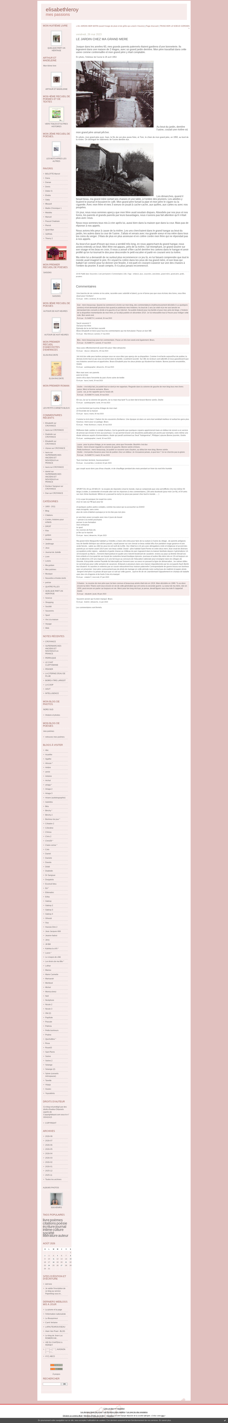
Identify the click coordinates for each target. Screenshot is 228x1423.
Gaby (47, 200)
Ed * (47, 888)
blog (162, 1416)
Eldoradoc (49, 892)
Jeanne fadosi (51, 935)
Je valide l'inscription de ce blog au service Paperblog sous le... (55, 1291)
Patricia (48, 1026)
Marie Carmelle (51, 974)
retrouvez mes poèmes (55, 737)
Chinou (48, 832)
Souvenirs (49, 611)
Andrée (86, 602)
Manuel (48, 217)
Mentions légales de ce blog (94, 1416)
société (48, 1233)
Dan (47, 493)
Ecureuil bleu (50, 884)
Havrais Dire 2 (51, 927)
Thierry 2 (49, 238)
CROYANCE (50, 426)
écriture (49, 1227)
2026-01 (48, 1166)
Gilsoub (48, 918)
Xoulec (48, 1089)
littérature (50, 1236)
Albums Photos (51, 1188)
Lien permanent (104, 274)
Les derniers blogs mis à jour (91, 1412)
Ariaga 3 (48, 793)
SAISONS (56, 296)
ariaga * (48, 785)
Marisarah (49, 979)
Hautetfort (121, 1409)
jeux (141, 274)
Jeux (47, 548)
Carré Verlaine (51, 1322)
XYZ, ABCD (50, 1356)
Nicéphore (49, 1000)
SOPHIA (48, 234)
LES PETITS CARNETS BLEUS (56, 408)
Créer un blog (108, 1409)
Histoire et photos (52, 715)
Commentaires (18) (119, 274)
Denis (47, 187)
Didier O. (49, 191)
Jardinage (49, 544)
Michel (48, 987)
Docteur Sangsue (52, 486)
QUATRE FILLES (52, 587)
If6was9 (48, 204)
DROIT (48, 526)
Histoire (48, 539)
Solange (48, 1065)
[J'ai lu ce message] (225, 1420)
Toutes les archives (53, 1179)
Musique (49, 574)
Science (48, 598)
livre (46, 1220)
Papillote (49, 1017)
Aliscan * (49, 763)
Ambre (48, 767)
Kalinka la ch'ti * (52, 948)
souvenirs (147, 274)
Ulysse (48, 448)
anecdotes (156, 274)
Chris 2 (48, 836)
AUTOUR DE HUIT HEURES (56, 335)
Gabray (48, 901)
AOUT (47, 689)
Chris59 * (49, 841)
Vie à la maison (51, 619)
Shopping (49, 602)
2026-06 (48, 1145)
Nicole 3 (48, 1009)
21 (66, 1262)
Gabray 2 (49, 905)
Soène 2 (48, 1061)
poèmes (56, 1220)
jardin (182, 274)
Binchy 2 (49, 815)
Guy (47, 923)
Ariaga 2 (48, 789)
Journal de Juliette (53, 552)
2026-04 (48, 1153)
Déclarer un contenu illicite (73, 1416)
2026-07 (48, 1141)
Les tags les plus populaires (137, 1412)
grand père (175, 274)
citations (49, 1223)
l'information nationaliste (55, 1314)
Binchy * (48, 810)
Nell (47, 996)
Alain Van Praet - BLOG (55, 1331)
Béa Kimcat (88, 334)
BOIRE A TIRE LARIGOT (55, 680)
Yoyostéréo (50, 1093)
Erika (47, 897)
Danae (48, 182)
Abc (47, 750)
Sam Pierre (50, 1052)
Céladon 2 (49, 824)
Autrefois (49, 802)
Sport (47, 615)
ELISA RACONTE (56, 378)
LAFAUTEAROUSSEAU (55, 1327)
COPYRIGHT (50, 1123)
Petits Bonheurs (90, 425)
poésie (48, 582)
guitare (48, 535)
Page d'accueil (152, 26)
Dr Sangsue (50, 875)
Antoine (48, 776)
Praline (48, 1035)
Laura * (48, 953)
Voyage (48, 624)
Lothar (48, 966)
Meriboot (49, 983)
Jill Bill (48, 944)
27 (62, 1265)
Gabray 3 (49, 910)
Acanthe (48, 755)
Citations (49, 515)
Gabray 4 (49, 914)
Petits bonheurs (51, 1030)
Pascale (48, 1022)
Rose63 (48, 1048)
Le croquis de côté (53, 957)
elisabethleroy (62, 9)
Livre (47, 557)
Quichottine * (50, 1039)
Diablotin (49, 434)
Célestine (49, 828)
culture (58, 1230)
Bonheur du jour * (52, 819)
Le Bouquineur (51, 1318)
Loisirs (48, 561)
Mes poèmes (50, 569)
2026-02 (48, 1162)
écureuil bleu (89, 463)
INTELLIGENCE (52, 693)
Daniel (48, 854)
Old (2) (48, 1013)
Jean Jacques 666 (53, 931)
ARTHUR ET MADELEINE (56, 89)
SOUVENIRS (56, 1207)
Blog (47, 511)
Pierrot (48, 225)
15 (71, 1259)
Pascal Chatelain (52, 221)
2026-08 (48, 1136)
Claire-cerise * (51, 845)
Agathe (48, 759)
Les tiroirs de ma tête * (54, 961)
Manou (48, 970)
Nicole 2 (48, 1004)
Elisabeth (49, 423)
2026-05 (48, 1149)
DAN (86, 299)
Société (48, 606)
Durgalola (49, 879)
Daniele (48, 858)
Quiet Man (49, 230)
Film (47, 531)
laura (47, 430)
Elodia (48, 195)
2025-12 (48, 1171)
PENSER (49, 669)
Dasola (48, 862)
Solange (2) (50, 1069)
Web (47, 628)
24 (49, 1265)
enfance (136, 274)
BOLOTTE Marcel (52, 174)
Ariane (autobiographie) (55, 798)
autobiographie (89, 367)
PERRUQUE (50, 658)
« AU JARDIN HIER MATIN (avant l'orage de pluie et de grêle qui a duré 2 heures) (110, 26)
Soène (48, 1056)
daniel (48, 471)
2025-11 (48, 1175)
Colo (47, 849)
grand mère (165, 274)
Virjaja (48, 1085)
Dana (47, 178)
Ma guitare (49, 565)
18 (53, 1262)
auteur (63, 1236)
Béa (47, 806)
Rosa (47, 1043)
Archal (48, 780)
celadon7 (87, 577)
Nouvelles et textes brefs (55, 578)
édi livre (48, 1284)
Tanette (48, 1080)
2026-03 (48, 1158)
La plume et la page (53, 1310)
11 (53, 1259)
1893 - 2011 (50, 506)
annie (47, 772)
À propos (56, 1374)
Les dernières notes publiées (114, 1412)
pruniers (79, 276)
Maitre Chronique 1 (53, 208)
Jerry (47, 940)
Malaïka (48, 212)
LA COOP (49, 685)
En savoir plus (165, 1420)
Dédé (47, 867)
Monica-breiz (50, 992)
